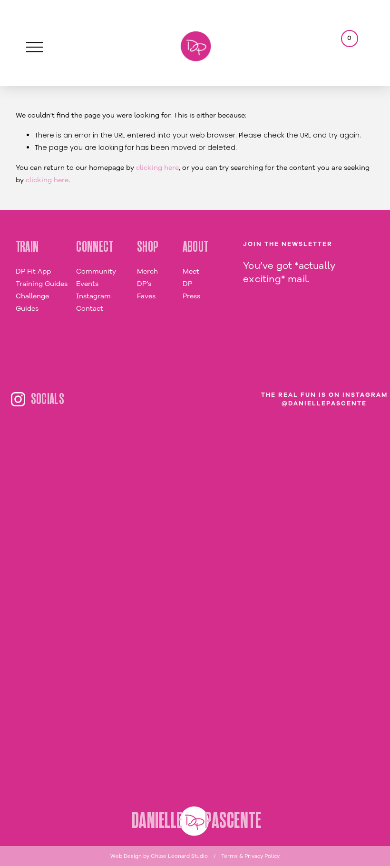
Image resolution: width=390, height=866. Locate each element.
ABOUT (195, 247)
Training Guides (42, 283)
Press (191, 296)
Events (87, 283)
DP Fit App (33, 271)
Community (96, 271)
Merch (147, 271)
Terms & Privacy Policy (250, 856)
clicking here (157, 167)
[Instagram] (18, 399)
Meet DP (191, 277)
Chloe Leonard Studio (179, 856)
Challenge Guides (32, 302)
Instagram (93, 296)
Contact (89, 308)
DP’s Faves (146, 290)
